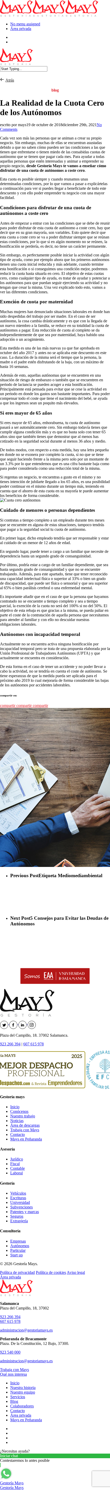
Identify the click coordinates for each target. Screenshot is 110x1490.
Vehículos (18, 1193)
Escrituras (18, 1198)
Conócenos (19, 1111)
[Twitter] (4, 1023)
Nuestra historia (23, 1387)
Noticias (17, 1120)
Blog (14, 1401)
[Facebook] (13, 1023)
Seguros (16, 1216)
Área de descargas (25, 1125)
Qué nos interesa (13, 1374)
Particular (18, 1250)
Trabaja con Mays (24, 1130)
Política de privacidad (17, 1272)
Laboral (16, 1173)
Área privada (20, 28)
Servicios (17, 1397)
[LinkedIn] (23, 1023)
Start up (16, 1255)
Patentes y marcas (24, 1211)
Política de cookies (51, 1272)
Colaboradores (22, 1406)
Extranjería (19, 1221)
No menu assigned (25, 24)
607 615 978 (33, 1044)
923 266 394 (10, 1044)
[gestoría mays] (2, 80)
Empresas (18, 1241)
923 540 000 (10, 1352)
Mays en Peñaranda (26, 1139)
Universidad (20, 1202)
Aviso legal (76, 1272)
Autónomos (19, 1246)
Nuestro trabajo (22, 1116)
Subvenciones (21, 1207)
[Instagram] (32, 1023)
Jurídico (16, 1159)
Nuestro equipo (22, 1392)
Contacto (17, 1134)
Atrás (9, 80)
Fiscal (15, 1164)
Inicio (14, 1107)
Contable (17, 1168)
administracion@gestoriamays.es (26, 1330)
